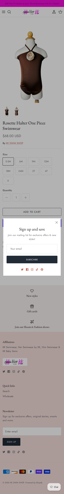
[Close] (56, 222)
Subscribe (32, 259)
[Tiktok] (37, 269)
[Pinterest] (42, 269)
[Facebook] (27, 269)
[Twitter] (22, 269)
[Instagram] (32, 269)
